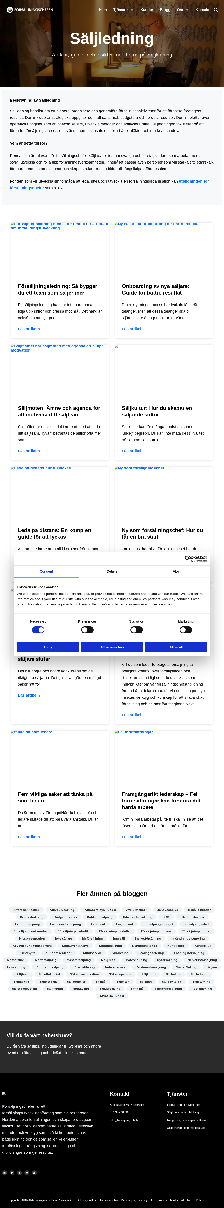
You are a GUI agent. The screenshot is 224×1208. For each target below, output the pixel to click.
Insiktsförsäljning (148, 938)
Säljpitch (123, 981)
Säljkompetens (120, 974)
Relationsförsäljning (151, 967)
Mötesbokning (136, 960)
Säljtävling (81, 988)
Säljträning (55, 988)
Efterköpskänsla (192, 917)
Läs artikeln (29, 329)
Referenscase (115, 967)
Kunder (146, 10)
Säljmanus (21, 981)
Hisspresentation (32, 938)
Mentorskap (16, 960)
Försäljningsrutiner (196, 931)
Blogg (165, 10)
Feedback (98, 924)
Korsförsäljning (110, 945)
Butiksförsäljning (100, 917)
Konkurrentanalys (75, 945)
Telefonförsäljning (168, 988)
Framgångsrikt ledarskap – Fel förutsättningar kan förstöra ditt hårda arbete (161, 800)
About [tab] (177, 571)
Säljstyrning (201, 981)
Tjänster (120, 10)
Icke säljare (63, 938)
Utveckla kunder (112, 996)
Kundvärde (120, 953)
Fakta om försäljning (65, 924)
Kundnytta (27, 953)
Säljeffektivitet (49, 974)
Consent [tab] (46, 571)
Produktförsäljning (50, 967)
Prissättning (16, 967)
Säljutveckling (110, 988)
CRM (166, 917)
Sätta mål (137, 988)
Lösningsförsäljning (189, 953)
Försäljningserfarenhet (31, 931)
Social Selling (186, 967)
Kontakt (202, 10)
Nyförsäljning (167, 960)
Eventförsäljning (27, 924)
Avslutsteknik (136, 910)
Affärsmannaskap (26, 910)
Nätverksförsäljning (202, 960)
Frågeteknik (125, 924)
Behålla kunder (199, 910)
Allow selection (112, 647)
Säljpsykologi (172, 981)
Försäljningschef (196, 924)
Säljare (212, 967)
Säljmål (101, 981)
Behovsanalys (167, 910)
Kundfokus (203, 945)
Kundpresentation (59, 953)
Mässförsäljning (79, 960)
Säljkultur (149, 974)
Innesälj (119, 938)
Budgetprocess (65, 917)
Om (180, 10)
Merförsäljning (46, 960)
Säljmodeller (76, 981)
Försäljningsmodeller (115, 931)
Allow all (176, 647)
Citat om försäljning (137, 917)
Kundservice (92, 953)
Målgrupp (108, 960)
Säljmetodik (48, 981)
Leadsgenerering (151, 953)
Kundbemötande (144, 945)
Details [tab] (112, 571)
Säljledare (173, 974)
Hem (103, 10)
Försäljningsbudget (158, 924)
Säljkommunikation (84, 974)
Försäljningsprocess (156, 931)
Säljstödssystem (24, 988)
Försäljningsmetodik (73, 931)
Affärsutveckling (62, 910)
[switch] (87, 629)
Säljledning (199, 974)
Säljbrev (22, 974)
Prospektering (84, 967)
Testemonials (202, 988)
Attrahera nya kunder (100, 910)
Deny (48, 647)
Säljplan (146, 981)
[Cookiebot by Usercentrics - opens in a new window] (188, 558)
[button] (216, 10)
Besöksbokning (32, 917)
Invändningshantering (188, 938)
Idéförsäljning (92, 938)
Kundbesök (176, 945)
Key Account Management (32, 945)
